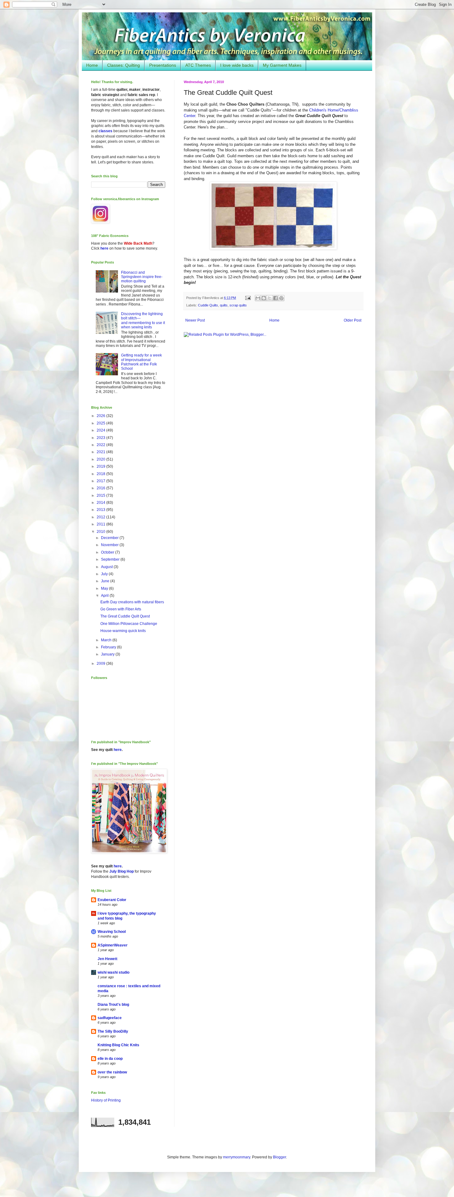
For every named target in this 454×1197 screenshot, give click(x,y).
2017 (101, 481)
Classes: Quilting (123, 65)
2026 (101, 416)
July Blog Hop (121, 871)
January (108, 654)
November (110, 545)
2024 (101, 430)
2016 (101, 488)
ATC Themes (198, 65)
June (105, 581)
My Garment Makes (282, 65)
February (109, 647)
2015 (101, 495)
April (105, 595)
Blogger (279, 1157)
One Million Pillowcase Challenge (128, 624)
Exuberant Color (112, 900)
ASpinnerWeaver (113, 945)
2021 (101, 452)
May (105, 588)
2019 (101, 466)
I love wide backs (237, 65)
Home (92, 65)
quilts (224, 305)
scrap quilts (238, 305)
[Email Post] (248, 298)
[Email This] (258, 298)
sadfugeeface (110, 1018)
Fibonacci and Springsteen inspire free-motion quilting (141, 277)
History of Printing (106, 1100)
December (110, 538)
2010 (101, 531)
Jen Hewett (107, 959)
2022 (101, 445)
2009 (101, 663)
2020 (101, 459)
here (104, 248)
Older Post (352, 320)
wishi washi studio (113, 972)
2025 (101, 423)
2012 (101, 517)
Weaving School (112, 931)
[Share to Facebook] (275, 298)
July (105, 574)
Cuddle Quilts (208, 305)
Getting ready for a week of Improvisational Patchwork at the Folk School (141, 362)
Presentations (162, 65)
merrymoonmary (236, 1157)
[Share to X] (270, 298)
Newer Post (195, 320)
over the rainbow (112, 1072)
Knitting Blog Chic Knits (118, 1045)
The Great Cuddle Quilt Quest (125, 616)
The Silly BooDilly (113, 1031)
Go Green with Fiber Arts (120, 609)
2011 (101, 524)
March (106, 640)
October (108, 552)
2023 (101, 438)
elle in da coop (110, 1058)
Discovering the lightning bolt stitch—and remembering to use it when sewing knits (143, 320)
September (110, 559)
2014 (101, 502)
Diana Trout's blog (113, 1004)
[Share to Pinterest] (281, 298)
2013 (101, 510)
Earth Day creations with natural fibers (132, 602)
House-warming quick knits (123, 631)
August (107, 567)
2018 (101, 474)
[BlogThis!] (264, 298)
